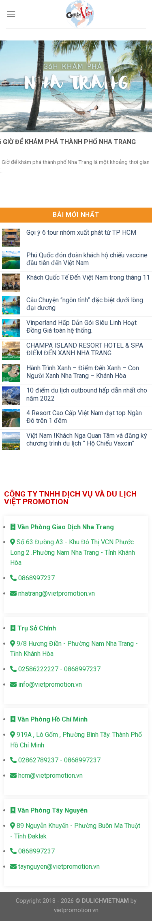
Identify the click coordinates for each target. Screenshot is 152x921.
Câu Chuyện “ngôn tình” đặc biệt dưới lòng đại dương (84, 304)
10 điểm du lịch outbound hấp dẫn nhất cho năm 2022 (86, 394)
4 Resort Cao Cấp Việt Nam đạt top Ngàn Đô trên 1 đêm (84, 417)
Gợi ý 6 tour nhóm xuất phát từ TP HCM (81, 232)
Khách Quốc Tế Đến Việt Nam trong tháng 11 (88, 278)
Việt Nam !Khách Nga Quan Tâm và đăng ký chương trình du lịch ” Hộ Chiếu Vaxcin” (86, 439)
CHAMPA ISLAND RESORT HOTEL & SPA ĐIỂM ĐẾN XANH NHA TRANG (84, 349)
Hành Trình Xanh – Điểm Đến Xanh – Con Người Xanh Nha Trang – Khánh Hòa (82, 372)
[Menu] (11, 14)
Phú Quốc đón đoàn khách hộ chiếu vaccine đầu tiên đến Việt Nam (87, 259)
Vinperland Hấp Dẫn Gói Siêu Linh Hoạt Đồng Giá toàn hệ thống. (81, 326)
